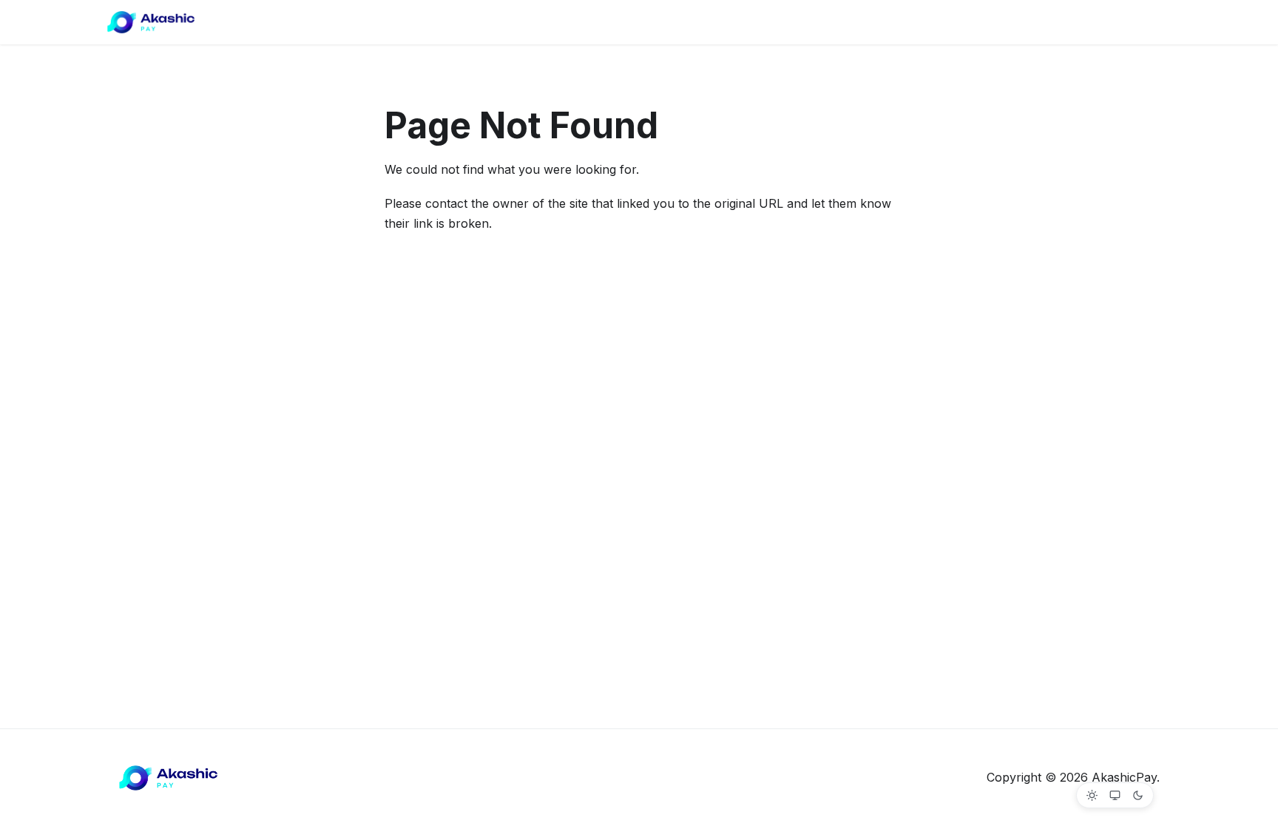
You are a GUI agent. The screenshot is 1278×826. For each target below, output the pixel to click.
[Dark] (1138, 795)
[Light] (1092, 795)
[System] (1115, 795)
